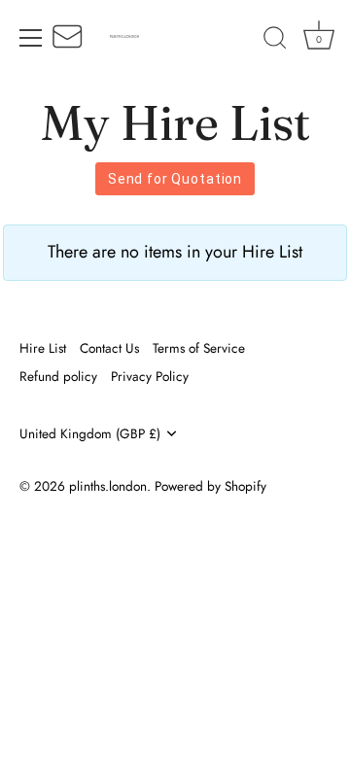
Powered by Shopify (210, 486)
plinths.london (108, 486)
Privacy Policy (150, 376)
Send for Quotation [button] (175, 179)
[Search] (275, 40)
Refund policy (58, 376)
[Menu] (31, 38)
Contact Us (109, 348)
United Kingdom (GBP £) (89, 434)
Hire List (42, 348)
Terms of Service (199, 348)
